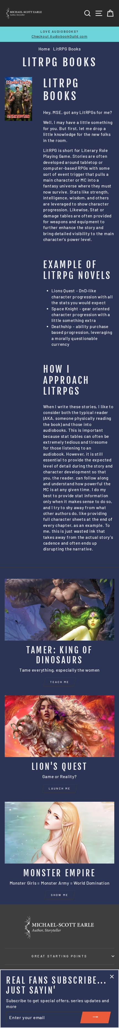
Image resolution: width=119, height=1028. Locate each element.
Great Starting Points (59, 956)
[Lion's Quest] (59, 726)
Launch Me (60, 788)
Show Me (59, 895)
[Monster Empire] (59, 833)
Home (44, 48)
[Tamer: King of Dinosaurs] (59, 610)
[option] (59, 34)
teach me (59, 682)
